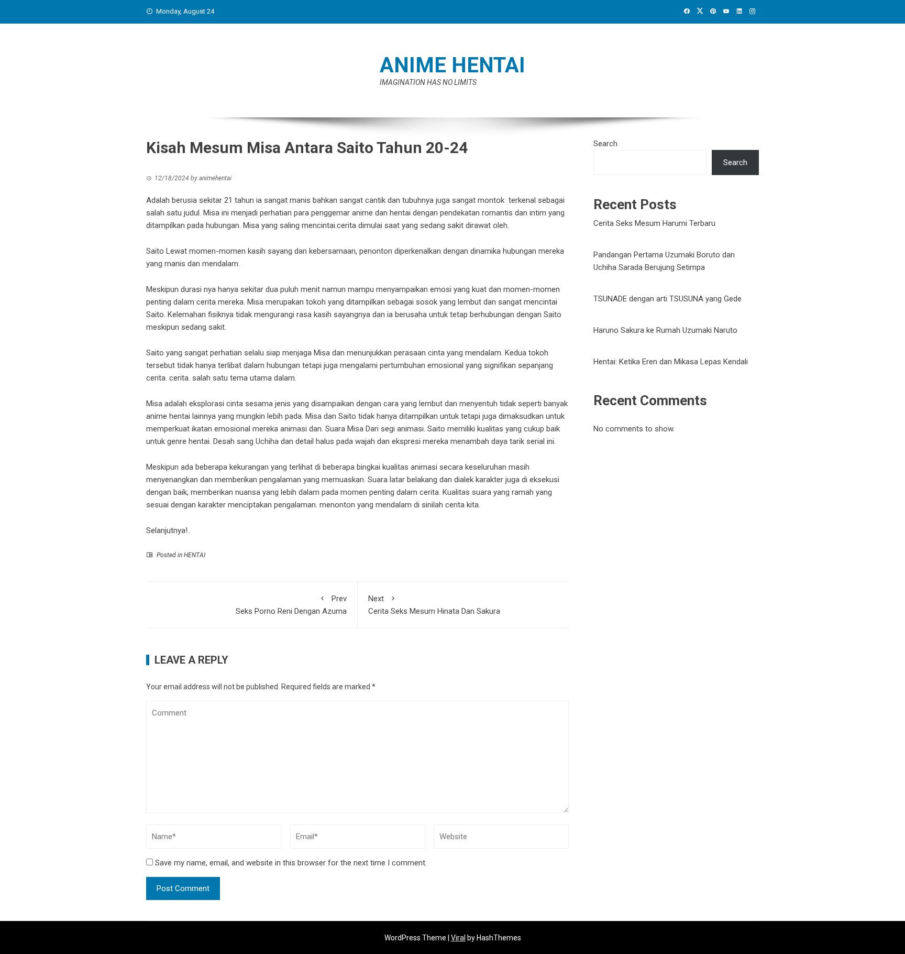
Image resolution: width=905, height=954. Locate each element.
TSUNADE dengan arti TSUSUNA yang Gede (667, 298)
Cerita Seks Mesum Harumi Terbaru (654, 223)
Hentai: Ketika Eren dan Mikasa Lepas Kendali (670, 361)
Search (605, 143)
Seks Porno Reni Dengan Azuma (291, 605)
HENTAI (194, 555)
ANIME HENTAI (452, 65)
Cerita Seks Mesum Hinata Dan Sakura (434, 605)
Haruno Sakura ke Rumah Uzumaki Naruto (665, 330)
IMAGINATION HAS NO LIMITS (428, 82)
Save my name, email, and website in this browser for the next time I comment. (291, 863)
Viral (458, 938)
